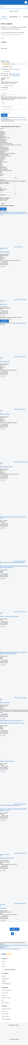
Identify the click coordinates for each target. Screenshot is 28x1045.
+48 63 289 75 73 (16, 75)
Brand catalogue (5, 1002)
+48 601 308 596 (16, 74)
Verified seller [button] (4, 48)
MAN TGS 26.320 (4, 702)
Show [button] (10, 69)
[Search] (25, 6)
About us (4, 961)
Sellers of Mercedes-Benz (13, 948)
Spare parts (3, 945)
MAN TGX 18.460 (4, 361)
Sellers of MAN (3, 948)
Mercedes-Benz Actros (6, 466)
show (3, 203)
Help (3, 963)
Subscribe (4, 321)
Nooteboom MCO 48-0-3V (7, 858)
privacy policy (20, 117)
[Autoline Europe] (9, 2)
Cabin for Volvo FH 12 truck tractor (9, 616)
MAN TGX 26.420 (4, 251)
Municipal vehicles (23, 945)
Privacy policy (5, 992)
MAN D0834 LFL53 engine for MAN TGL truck (12, 723)
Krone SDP (3, 908)
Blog (3, 1000)
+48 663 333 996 (16, 69)
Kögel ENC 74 (4, 304)
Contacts (4, 966)
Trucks (7, 946)
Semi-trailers (16, 945)
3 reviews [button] (13, 63)
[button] (26, 2)
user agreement (4, 118)
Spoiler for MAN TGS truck (7, 761)
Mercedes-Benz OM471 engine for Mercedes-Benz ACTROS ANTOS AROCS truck (13, 653)
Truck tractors (9, 945)
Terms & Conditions (6, 990)
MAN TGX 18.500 (4, 414)
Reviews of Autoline (6, 997)
